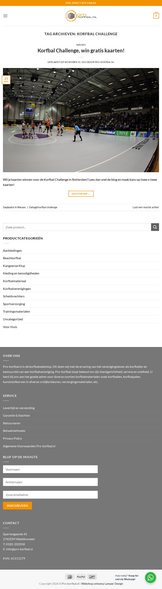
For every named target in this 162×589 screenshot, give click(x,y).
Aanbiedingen (12, 250)
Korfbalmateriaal (14, 281)
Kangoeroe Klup (14, 266)
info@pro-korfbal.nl (19, 549)
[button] (5, 16)
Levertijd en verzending (19, 408)
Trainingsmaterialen (16, 311)
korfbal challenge (47, 207)
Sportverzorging (14, 304)
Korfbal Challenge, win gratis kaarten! (81, 50)
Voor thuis (10, 327)
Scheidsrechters (13, 296)
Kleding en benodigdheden (21, 273)
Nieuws (81, 44)
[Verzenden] (155, 227)
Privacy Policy (12, 438)
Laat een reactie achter (146, 207)
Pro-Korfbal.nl (104, 62)
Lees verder (81, 193)
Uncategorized (13, 319)
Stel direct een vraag (81, 2)
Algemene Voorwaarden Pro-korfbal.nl (29, 446)
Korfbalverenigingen (17, 288)
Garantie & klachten (16, 415)
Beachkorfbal (12, 258)
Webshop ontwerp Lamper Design (102, 583)
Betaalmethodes (14, 430)
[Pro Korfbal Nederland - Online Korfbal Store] (81, 15)
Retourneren (11, 423)
